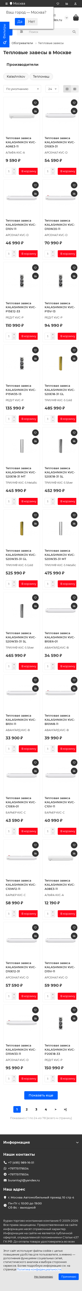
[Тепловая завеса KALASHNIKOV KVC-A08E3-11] (61, 858)
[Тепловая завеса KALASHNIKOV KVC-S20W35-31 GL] (22, 528)
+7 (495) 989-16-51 (21, 1162)
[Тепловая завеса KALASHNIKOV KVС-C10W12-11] (22, 858)
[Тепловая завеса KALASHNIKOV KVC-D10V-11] (22, 198)
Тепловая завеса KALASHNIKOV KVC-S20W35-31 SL (21, 637)
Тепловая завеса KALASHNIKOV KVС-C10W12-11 (21, 884)
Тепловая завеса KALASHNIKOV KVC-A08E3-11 (60, 884)
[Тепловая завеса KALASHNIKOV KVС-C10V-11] (61, 776)
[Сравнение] (66, 3)
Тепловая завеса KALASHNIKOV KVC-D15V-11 (60, 967)
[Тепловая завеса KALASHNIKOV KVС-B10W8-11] (61, 693)
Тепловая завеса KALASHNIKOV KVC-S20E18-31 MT (21, 472)
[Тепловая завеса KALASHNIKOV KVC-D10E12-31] (22, 941)
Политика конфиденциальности (39, 1269)
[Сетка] (67, 89)
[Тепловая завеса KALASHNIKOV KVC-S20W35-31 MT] (61, 528)
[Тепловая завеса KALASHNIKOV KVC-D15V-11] (61, 941)
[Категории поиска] (21, 32)
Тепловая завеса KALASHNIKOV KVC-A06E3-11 (21, 142)
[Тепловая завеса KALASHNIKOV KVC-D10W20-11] (61, 198)
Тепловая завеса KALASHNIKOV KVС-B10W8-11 (60, 720)
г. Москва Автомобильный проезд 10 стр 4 (41, 1197)
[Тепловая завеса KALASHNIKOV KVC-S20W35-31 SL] (22, 611)
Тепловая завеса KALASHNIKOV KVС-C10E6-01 (21, 802)
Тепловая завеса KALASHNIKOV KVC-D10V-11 (21, 225)
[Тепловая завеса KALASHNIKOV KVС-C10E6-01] (22, 776)
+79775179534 (18, 1168)
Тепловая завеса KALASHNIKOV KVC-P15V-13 (60, 307)
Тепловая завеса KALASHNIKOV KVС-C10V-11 (60, 802)
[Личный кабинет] (75, 3)
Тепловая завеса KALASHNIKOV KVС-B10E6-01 (60, 637)
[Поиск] (74, 31)
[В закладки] (35, 102)
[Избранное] (57, 3)
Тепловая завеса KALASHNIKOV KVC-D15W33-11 (21, 1049)
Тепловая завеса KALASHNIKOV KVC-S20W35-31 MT (60, 555)
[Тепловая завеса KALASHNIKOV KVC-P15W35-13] (22, 363)
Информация (16, 1142)
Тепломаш (41, 77)
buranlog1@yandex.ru (24, 1180)
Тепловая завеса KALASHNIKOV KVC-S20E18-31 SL (60, 472)
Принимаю (68, 1276)
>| (65, 1109)
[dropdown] (6, 3)
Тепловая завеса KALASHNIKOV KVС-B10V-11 (21, 720)
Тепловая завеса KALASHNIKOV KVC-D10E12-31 (21, 967)
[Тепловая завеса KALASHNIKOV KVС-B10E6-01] (61, 611)
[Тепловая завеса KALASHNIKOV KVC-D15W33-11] (22, 1023)
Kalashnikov (16, 77)
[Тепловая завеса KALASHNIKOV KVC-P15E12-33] (22, 281)
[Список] (75, 89)
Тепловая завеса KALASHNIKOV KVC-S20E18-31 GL (60, 390)
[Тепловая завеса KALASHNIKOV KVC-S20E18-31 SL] (61, 446)
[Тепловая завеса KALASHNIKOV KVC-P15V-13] (61, 281)
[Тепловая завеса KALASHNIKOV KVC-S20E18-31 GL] (61, 363)
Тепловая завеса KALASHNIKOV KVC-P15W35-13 (21, 390)
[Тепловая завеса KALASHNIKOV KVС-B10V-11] (22, 693)
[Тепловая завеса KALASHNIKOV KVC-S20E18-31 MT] (22, 446)
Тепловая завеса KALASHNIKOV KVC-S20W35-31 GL (21, 555)
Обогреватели (22, 43)
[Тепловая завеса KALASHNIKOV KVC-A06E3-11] (22, 116)
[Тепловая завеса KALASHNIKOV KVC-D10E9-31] (61, 116)
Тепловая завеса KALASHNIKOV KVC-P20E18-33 (60, 1049)
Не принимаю (43, 1276)
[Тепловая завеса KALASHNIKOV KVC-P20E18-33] (61, 1023)
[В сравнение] (35, 111)
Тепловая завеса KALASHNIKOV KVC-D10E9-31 (60, 142)
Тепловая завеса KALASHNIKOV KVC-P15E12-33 (21, 307)
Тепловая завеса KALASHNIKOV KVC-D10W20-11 (60, 225)
